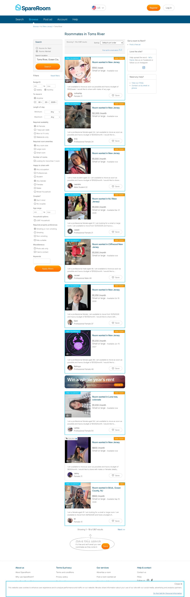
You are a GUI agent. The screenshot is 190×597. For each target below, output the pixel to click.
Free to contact (42, 252)
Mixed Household (44, 192)
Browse (33, 19)
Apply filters (47, 268)
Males (39, 188)
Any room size (42, 145)
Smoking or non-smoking (47, 229)
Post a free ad (135, 44)
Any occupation (43, 169)
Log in (169, 7)
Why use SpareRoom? (25, 577)
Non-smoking (42, 236)
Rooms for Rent (45, 48)
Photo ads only (42, 248)
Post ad (47, 19)
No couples (41, 204)
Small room (41, 153)
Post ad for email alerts (110, 50)
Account (62, 19)
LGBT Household (43, 220)
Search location (41, 55)
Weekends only (42, 137)
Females (40, 184)
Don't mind (41, 200)
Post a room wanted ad (106, 577)
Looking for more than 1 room (48, 161)
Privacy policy (62, 577)
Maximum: (38, 117)
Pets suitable (41, 240)
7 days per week (43, 130)
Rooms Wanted (45, 51)
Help (75, 19)
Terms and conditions (65, 572)
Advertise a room (104, 572)
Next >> (121, 529)
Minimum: (38, 112)
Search (20, 19)
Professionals (42, 173)
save (105, 546)
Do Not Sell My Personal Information (167, 593)
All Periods (41, 126)
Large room (41, 149)
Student (40, 177)
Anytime (40, 98)
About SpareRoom (23, 572)
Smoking (40, 232)
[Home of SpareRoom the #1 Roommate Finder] (33, 8)
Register (154, 7)
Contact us (141, 572)
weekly (39, 90)
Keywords (37, 257)
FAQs (139, 577)
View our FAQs (137, 83)
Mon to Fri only (43, 133)
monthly (50, 90)
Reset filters (55, 76)
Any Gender (41, 181)
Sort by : (97, 43)
